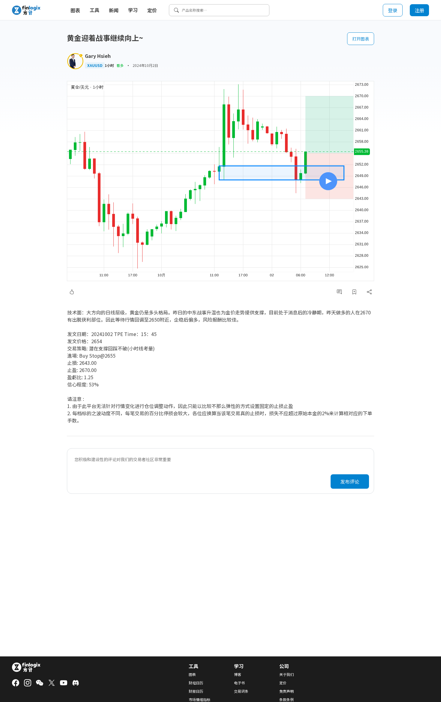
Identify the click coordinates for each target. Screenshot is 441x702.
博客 (237, 674)
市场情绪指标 (199, 699)
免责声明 (286, 691)
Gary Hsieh (98, 55)
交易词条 (241, 691)
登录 (393, 10)
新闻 (113, 10)
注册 (419, 10)
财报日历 (196, 691)
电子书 (239, 682)
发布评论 (349, 481)
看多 (120, 65)
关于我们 (286, 674)
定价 (152, 10)
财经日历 (196, 682)
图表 (75, 10)
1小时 (109, 65)
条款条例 (286, 699)
